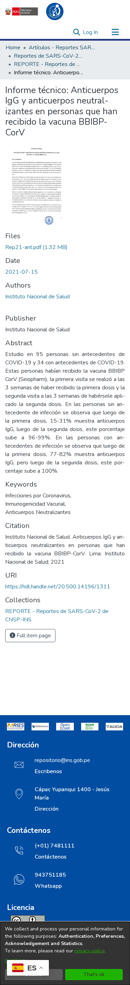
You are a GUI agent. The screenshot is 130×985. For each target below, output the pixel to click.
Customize (16, 960)
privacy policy (89, 950)
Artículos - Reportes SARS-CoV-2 (63, 47)
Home (13, 47)
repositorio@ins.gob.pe (62, 760)
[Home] (38, 11)
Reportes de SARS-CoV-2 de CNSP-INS (48, 56)
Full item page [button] (33, 635)
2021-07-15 (21, 272)
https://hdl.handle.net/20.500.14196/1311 (57, 586)
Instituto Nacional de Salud (37, 296)
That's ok (94, 974)
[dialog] (65, 953)
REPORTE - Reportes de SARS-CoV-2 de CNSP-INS (48, 64)
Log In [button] (90, 32)
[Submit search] (76, 32)
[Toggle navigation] (115, 32)
